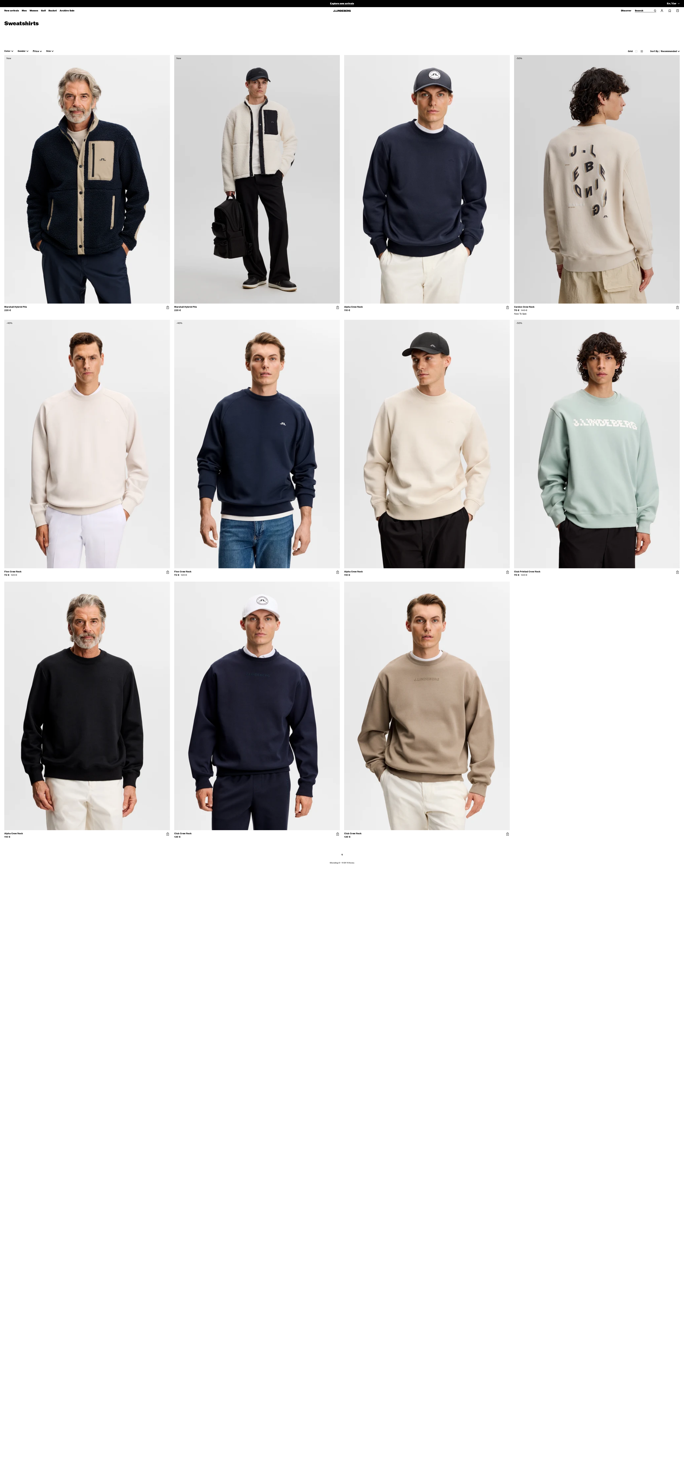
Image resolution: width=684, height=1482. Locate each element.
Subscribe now (360, 769)
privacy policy (363, 777)
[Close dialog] (407, 699)
